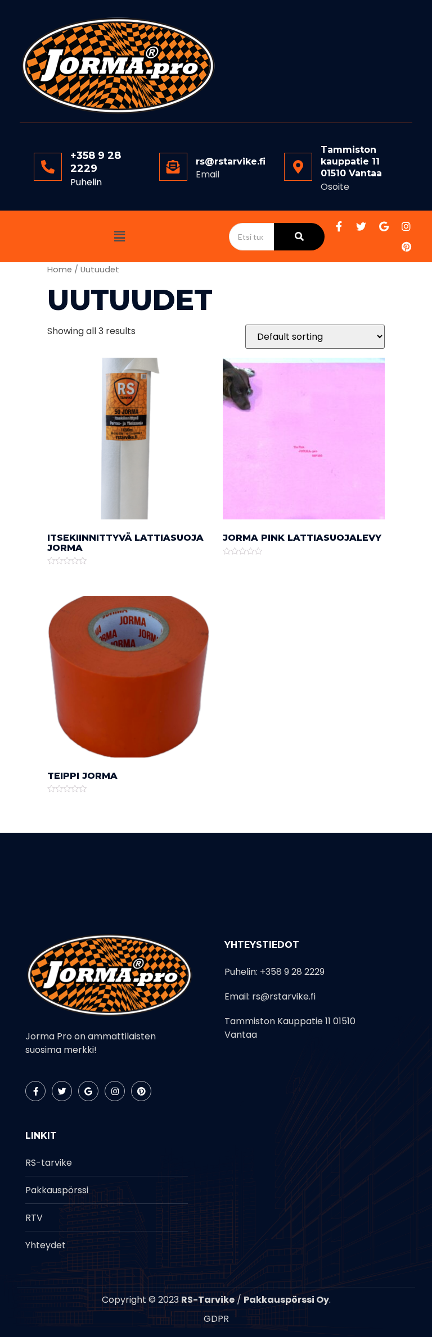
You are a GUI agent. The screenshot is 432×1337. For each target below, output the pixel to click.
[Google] (384, 226)
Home (59, 269)
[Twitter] (361, 226)
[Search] (299, 236)
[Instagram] (406, 226)
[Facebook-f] (338, 226)
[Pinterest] (406, 246)
